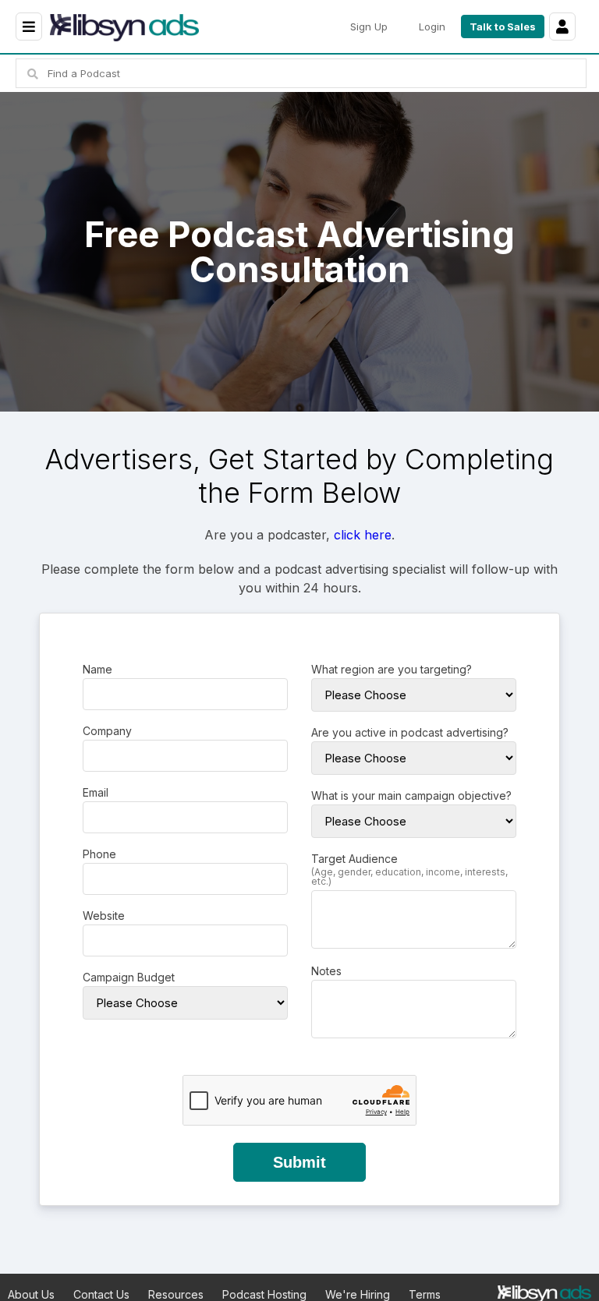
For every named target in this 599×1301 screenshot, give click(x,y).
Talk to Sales (503, 26)
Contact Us (101, 1294)
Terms (425, 1294)
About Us (31, 1294)
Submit (299, 1162)
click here (363, 535)
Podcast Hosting (264, 1294)
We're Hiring (357, 1294)
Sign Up (369, 26)
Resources (176, 1294)
